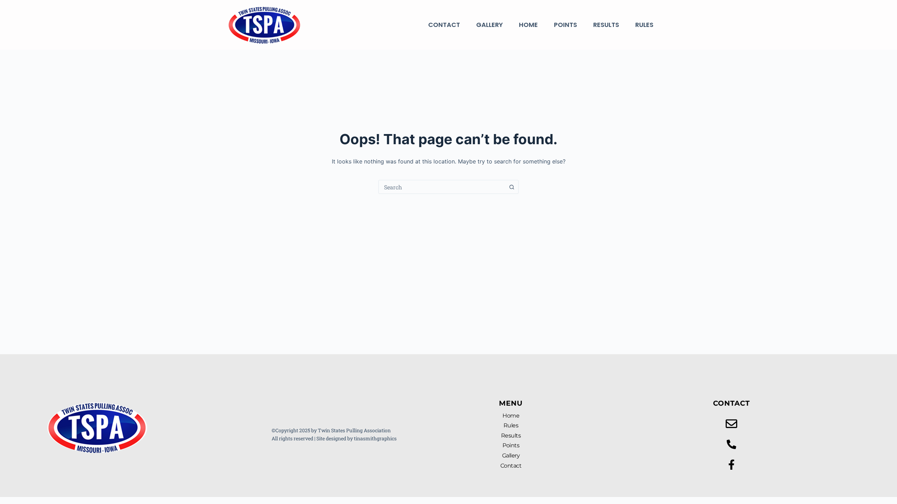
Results (606, 24)
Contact (444, 24)
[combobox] (442, 187)
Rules (644, 24)
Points (565, 24)
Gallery (489, 24)
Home (528, 24)
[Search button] (511, 187)
